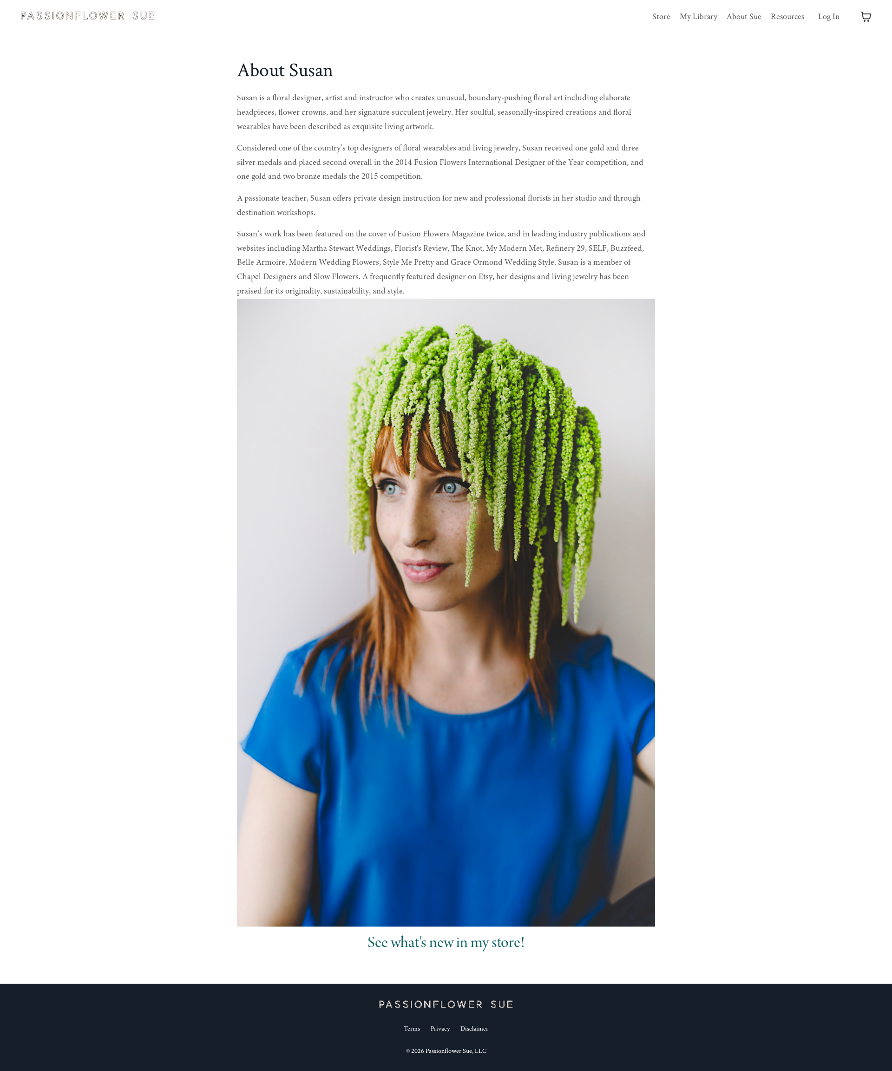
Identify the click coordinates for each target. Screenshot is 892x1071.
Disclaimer (474, 1029)
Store (661, 16)
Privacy (440, 1029)
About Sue (744, 16)
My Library (698, 16)
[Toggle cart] (866, 16)
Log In (829, 16)
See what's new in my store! (446, 943)
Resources (787, 16)
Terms (412, 1029)
